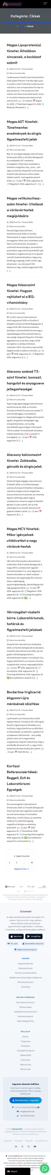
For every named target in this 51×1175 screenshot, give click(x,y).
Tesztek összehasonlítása (26, 973)
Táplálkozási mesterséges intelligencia (25, 977)
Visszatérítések (41, 1141)
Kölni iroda (25, 1060)
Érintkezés (25, 1046)
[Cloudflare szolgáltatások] (42, 886)
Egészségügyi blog (25, 1021)
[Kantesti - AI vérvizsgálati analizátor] (25, 912)
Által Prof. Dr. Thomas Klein (21, 69)
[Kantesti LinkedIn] (16, 1146)
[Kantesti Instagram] (28, 1146)
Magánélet (8, 1141)
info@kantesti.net (27, 1111)
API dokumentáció (25, 982)
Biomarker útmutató (26, 1002)
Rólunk (25, 1036)
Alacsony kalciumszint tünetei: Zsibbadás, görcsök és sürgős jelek (24, 461)
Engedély (29, 1141)
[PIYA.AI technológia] (18, 891)
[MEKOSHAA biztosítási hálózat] (29, 891)
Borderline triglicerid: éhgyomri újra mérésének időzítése (24, 698)
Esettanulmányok (25, 1016)
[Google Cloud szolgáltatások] (31, 886)
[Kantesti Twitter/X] (22, 1146)
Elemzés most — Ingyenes (27, 1100)
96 (32, 862)
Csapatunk (25, 1041)
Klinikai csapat (25, 1007)
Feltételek (19, 1141)
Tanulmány (25, 987)
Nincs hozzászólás (17, 73)
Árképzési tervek (25, 968)
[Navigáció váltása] (45, 3)
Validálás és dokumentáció (25, 1012)
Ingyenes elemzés (25, 963)
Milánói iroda (25, 1064)
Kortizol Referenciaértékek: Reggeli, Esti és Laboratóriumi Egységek (22, 778)
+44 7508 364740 (27, 1116)
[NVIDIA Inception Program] (21, 886)
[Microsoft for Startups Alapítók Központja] (10, 886)
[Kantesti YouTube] (35, 1146)
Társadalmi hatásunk (25, 1050)
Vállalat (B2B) (25, 1055)
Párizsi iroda (25, 1069)
